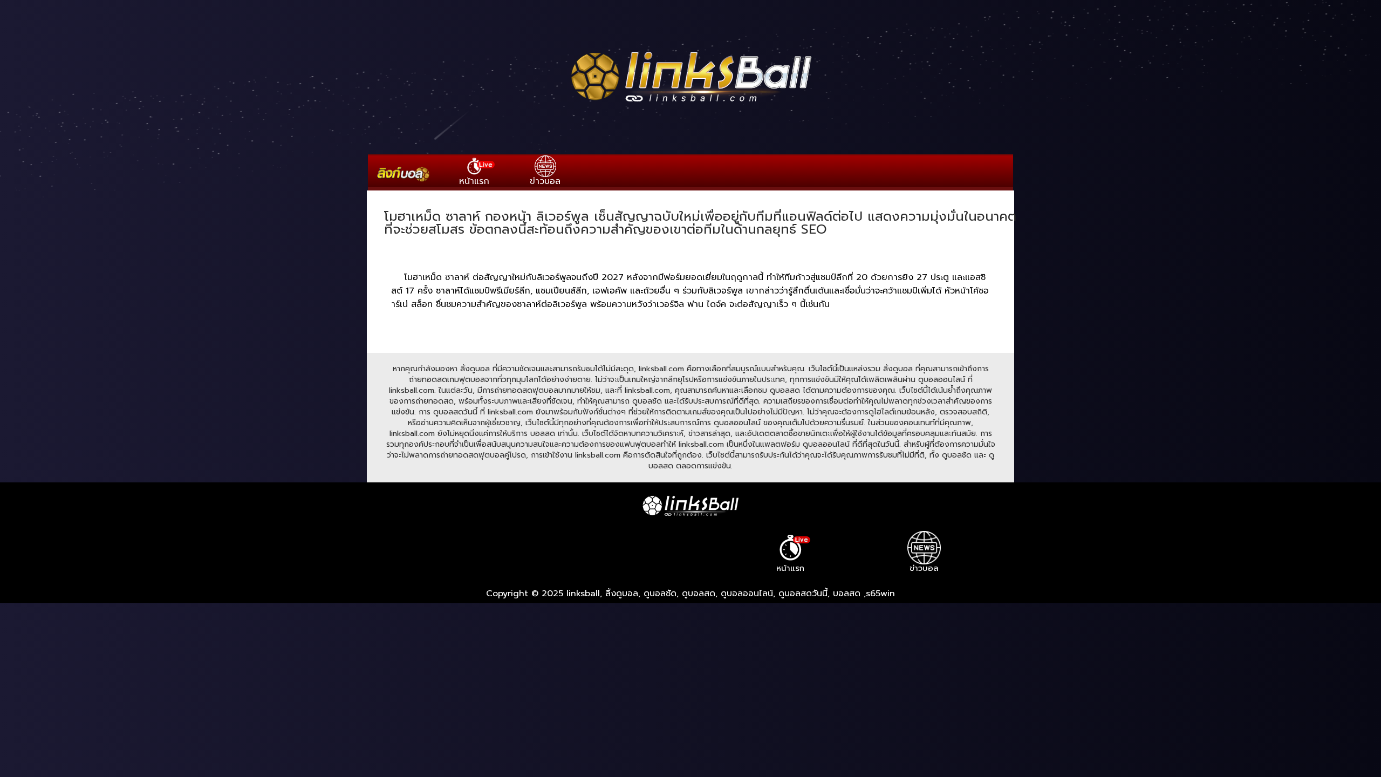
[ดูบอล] (690, 103)
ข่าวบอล (545, 181)
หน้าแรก (476, 173)
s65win (880, 593)
